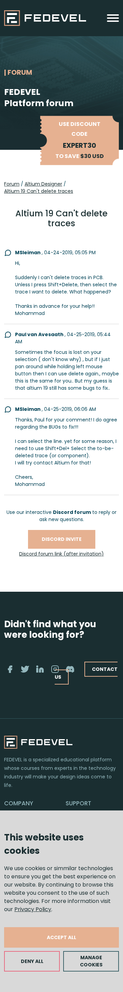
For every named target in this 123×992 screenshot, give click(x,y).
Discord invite (62, 539)
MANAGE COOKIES (91, 961)
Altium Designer (43, 184)
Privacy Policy (32, 909)
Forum (11, 184)
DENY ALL (32, 961)
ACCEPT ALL (61, 937)
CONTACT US (86, 673)
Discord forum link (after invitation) (61, 553)
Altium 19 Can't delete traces (38, 191)
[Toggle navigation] (113, 18)
